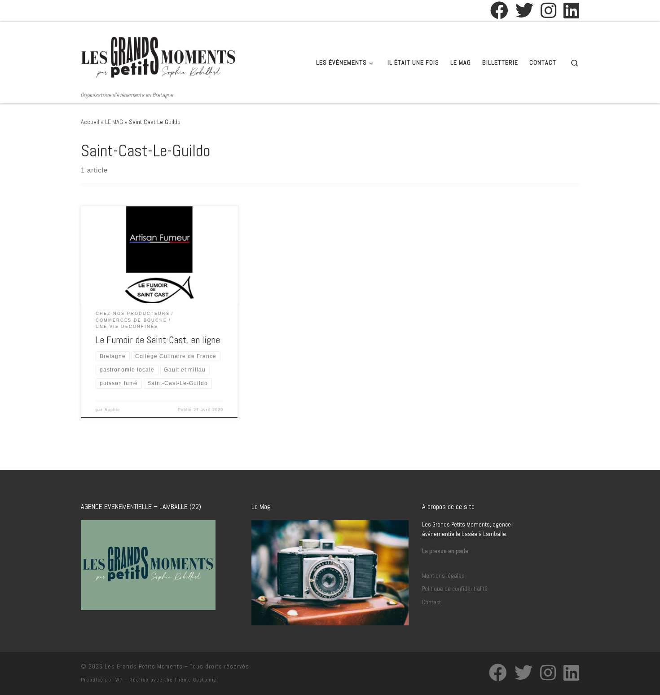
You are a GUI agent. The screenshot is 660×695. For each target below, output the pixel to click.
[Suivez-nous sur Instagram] (548, 10)
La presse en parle (445, 551)
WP (119, 680)
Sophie (112, 409)
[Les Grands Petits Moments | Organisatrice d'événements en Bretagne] (158, 56)
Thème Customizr (197, 680)
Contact (431, 602)
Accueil (90, 122)
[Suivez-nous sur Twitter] (524, 10)
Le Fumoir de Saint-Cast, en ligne (158, 340)
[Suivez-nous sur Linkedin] (571, 10)
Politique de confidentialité (455, 589)
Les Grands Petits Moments (144, 666)
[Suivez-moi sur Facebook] (499, 10)
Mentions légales (443, 576)
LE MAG (114, 122)
